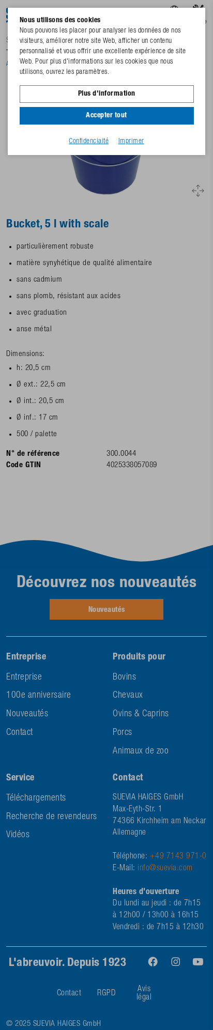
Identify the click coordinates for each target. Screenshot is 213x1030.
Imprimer (131, 141)
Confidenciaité (89, 141)
